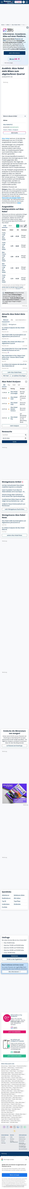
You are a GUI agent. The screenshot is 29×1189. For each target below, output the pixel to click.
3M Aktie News (5, 1122)
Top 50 (4, 901)
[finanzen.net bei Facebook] (7, 1127)
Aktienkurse (5, 895)
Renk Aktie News (15, 1089)
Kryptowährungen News (7, 1072)
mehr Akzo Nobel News (14, 372)
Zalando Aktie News (16, 1117)
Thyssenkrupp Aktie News (8, 1094)
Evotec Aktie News (16, 1099)
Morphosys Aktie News (7, 1101)
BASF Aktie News (15, 1076)
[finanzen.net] (9, 1)
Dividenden (17, 904)
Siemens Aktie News (18, 1106)
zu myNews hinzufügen (19, 376)
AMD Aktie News (17, 1097)
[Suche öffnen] (23, 2)
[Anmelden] (27, 2)
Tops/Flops (17, 901)
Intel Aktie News (5, 1104)
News (10, 130)
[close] (26, 1159)
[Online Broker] (9, 2)
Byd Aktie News (5, 1092)
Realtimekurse (6, 898)
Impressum (22, 1137)
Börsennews (4, 1066)
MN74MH (12, 287)
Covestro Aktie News (6, 1106)
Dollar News (13, 1071)
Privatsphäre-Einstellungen (22, 1146)
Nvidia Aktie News (6, 1074)
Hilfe (11, 1137)
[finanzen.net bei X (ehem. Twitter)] (14, 1127)
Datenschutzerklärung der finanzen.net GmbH (15, 1185)
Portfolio (4, 907)
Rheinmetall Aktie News (18, 1074)
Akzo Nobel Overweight (14, 392)
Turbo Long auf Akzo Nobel (4, 236)
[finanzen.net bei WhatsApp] (24, 1127)
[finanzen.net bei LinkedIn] (18, 1127)
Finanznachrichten (21, 1066)
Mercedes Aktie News (6, 1096)
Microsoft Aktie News (17, 1081)
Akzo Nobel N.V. (8, 124)
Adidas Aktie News (6, 1109)
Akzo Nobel (6, 138)
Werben (12, 1139)
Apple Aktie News (5, 1084)
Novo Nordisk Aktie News (7, 1102)
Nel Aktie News (16, 1109)
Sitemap (3, 1143)
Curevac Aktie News (6, 1107)
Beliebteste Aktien (19, 895)
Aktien (8, 24)
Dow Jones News (5, 1069)
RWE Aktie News (5, 1089)
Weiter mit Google (14, 1175)
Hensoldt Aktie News (19, 1086)
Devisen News (5, 1071)
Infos (19, 203)
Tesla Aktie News (5, 1076)
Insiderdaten (6, 904)
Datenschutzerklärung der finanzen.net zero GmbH (13, 1186)
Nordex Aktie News (19, 1096)
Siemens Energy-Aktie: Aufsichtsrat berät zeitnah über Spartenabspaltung (13, 495)
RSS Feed (6, 376)
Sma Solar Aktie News (6, 1112)
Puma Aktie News (17, 1107)
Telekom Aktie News (6, 1115)
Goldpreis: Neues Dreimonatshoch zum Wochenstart (13, 504)
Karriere (3, 1139)
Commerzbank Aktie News (18, 1084)
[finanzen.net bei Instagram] (4, 1127)
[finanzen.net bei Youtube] (11, 1127)
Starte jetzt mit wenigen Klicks (11, 198)
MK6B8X (21, 287)
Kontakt (3, 1137)
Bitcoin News (18, 1072)
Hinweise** (18, 288)
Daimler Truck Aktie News (8, 1110)
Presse (3, 1141)
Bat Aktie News (17, 1115)
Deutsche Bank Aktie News (17, 1082)
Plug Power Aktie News (7, 1086)
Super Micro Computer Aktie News (10, 1119)
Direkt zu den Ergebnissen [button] (14, 959)
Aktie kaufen (14, 133)
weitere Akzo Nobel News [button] (14, 535)
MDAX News (11, 1067)
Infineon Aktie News (6, 1087)
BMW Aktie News (5, 1117)
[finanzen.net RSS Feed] (14, 1131)
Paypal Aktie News (17, 1087)
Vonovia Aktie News (6, 1097)
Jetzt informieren (14, 53)
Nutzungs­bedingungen (22, 1143)
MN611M (8, 287)
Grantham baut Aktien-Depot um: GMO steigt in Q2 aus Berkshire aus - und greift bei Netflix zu (13, 500)
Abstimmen (14, 956)
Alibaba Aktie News (21, 1114)
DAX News (3, 1067)
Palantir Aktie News (16, 1104)
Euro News (20, 1071)
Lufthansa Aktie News (6, 1091)
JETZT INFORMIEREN (15, 1032)
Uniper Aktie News (6, 1099)
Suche (14, 442)
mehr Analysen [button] (14, 426)
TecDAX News (18, 1067)
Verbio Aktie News (15, 1120)
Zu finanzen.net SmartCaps (14, 746)
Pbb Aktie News (5, 1120)
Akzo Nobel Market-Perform (14, 409)
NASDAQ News (15, 1069)
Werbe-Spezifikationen (14, 1141)
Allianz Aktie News (6, 1081)
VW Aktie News (14, 1122)
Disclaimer (21, 1141)
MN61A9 (17, 287)
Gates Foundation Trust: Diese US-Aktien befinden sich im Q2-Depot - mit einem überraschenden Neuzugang (13, 490)
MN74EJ (3, 287)
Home (2, 24)
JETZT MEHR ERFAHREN (14, 1056)
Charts (5, 130)
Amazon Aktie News (17, 1077)
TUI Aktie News (21, 1079)
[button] (18, 2)
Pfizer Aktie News (20, 1102)
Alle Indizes (17, 898)
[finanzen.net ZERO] (8, 31)
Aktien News (12, 1066)
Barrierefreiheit (23, 1149)
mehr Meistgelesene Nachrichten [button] (14, 509)
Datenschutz (22, 1139)
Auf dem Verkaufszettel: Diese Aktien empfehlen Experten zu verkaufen (13, 486)
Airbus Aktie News (18, 1091)
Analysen (15, 130)
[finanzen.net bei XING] (21, 1127)
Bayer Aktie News (5, 1077)
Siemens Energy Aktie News (8, 1079)
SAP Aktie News (5, 1082)
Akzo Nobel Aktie (16, 24)
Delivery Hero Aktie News (7, 1114)
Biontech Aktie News (16, 1092)
